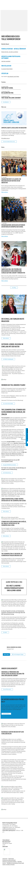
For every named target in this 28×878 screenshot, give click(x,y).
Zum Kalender (6, 102)
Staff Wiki (19, 861)
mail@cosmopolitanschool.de (9, 828)
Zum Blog (14, 287)
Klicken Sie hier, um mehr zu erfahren (9, 51)
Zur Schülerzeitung (7, 472)
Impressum (4, 858)
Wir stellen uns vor (5, 138)
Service (4, 863)
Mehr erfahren (4, 192)
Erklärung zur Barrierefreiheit (9, 860)
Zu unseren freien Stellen (7, 68)
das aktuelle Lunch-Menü (13, 76)
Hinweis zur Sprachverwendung (9, 861)
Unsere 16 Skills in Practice (8, 864)
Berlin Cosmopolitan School (9, 5)
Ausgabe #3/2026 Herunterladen (9, 464)
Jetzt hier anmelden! (5, 61)
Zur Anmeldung (6, 713)
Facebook (6, 836)
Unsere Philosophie (7, 689)
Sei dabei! (5, 632)
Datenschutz (11, 858)
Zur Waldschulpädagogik (8, 359)
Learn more (5, 846)
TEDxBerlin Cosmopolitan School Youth (15, 863)
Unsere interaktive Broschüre (9, 141)
